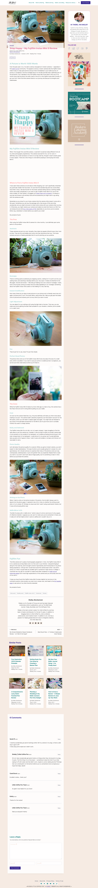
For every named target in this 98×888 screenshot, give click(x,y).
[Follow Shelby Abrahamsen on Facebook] (30, 623)
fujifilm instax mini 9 (29, 593)
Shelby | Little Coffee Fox (20, 754)
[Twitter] (44, 883)
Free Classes (85, 2)
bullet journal (15, 68)
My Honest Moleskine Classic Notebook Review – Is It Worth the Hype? (21, 632)
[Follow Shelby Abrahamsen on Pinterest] (41, 623)
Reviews (12, 45)
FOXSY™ (48, 886)
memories (38, 593)
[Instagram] (47, 883)
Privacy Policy (50, 881)
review (45, 593)
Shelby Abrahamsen (15, 53)
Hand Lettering (40, 2)
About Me (31, 2)
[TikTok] (57, 883)
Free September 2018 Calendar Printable (16, 661)
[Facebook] (41, 883)
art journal (12, 593)
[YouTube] (50, 883)
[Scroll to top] (94, 882)
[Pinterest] (53, 883)
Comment (13, 844)
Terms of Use (59, 881)
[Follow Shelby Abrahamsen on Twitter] (33, 623)
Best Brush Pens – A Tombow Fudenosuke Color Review (50, 632)
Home (36, 881)
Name (12, 863)
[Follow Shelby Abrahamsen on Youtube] (38, 623)
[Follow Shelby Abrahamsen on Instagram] (35, 623)
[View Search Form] (79, 2)
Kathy (12, 796)
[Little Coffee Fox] (13, 3)
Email (39, 863)
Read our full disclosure (15, 51)
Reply (59, 739)
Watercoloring (49, 2)
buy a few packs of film (29, 209)
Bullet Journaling (59, 2)
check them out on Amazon (44, 193)
